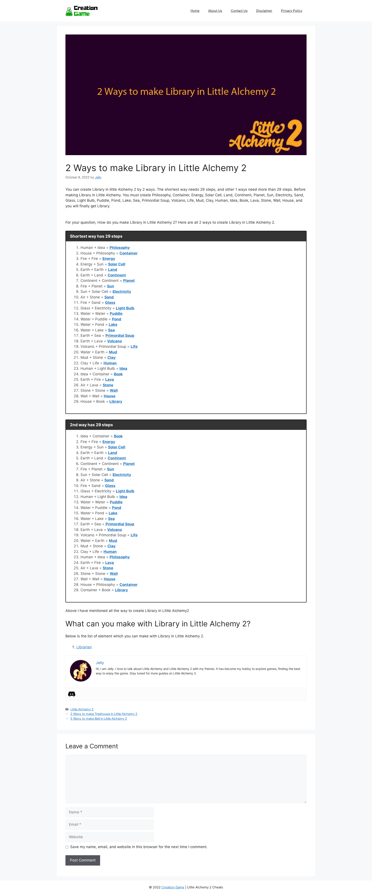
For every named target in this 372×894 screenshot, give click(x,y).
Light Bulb (125, 308)
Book (118, 374)
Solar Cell (116, 264)
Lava (109, 379)
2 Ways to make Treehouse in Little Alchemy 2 (103, 714)
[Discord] (72, 694)
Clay (111, 357)
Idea (123, 368)
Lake (113, 324)
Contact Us (239, 11)
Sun (110, 286)
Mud (113, 352)
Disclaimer (264, 11)
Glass (110, 302)
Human (110, 363)
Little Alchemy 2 (82, 709)
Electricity (122, 291)
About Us (215, 11)
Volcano (114, 341)
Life (134, 346)
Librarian (84, 647)
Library (115, 401)
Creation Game (172, 887)
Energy (108, 258)
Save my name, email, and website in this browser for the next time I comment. (139, 847)
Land (112, 269)
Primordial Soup (119, 335)
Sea (111, 330)
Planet (129, 280)
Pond (116, 319)
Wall (114, 390)
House (109, 396)
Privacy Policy (291, 11)
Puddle (116, 313)
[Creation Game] (81, 10)
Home (195, 11)
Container (128, 253)
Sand (109, 297)
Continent (117, 275)
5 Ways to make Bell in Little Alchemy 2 (98, 718)
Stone (108, 385)
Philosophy (120, 247)
